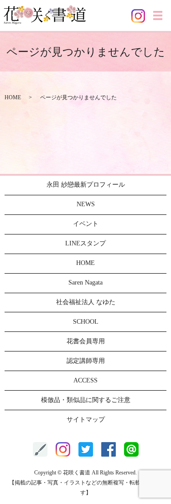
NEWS (86, 204)
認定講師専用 (86, 360)
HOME (13, 97)
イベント (85, 223)
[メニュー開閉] (157, 15)
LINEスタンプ (85, 243)
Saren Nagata (85, 282)
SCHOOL (85, 321)
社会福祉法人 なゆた (85, 302)
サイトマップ (86, 419)
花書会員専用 (86, 341)
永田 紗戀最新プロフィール (86, 184)
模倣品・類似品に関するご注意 (85, 400)
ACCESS (85, 380)
